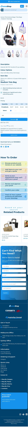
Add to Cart (14, 135)
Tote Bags (19, 17)
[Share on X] (3, 146)
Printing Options (5, 352)
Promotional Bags (10, 17)
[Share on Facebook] (1, 146)
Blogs (2, 372)
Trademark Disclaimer (9, 422)
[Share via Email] (8, 146)
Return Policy (14, 423)
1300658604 (5, 325)
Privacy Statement (19, 422)
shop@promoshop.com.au (10, 327)
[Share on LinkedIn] (6, 146)
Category (3, 359)
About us (3, 365)
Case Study (4, 368)
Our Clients (4, 370)
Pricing (3, 100)
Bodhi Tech (18, 421)
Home (2, 17)
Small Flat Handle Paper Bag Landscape (10, 237)
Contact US (4, 375)
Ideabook (3, 366)
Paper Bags (5, 234)
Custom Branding (6, 353)
